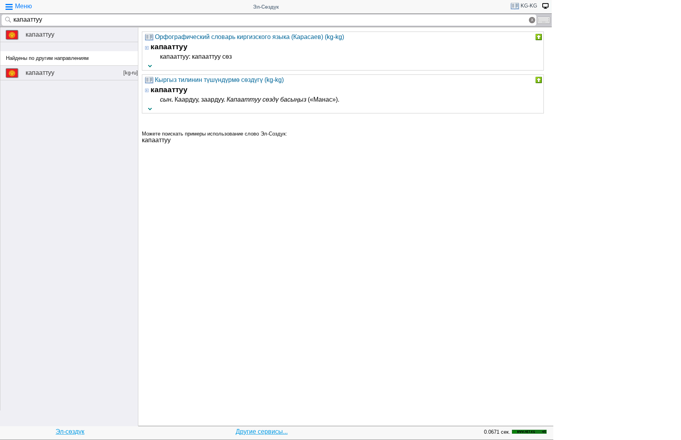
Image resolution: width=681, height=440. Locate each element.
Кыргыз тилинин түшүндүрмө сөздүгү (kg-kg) (219, 79)
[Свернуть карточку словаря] (538, 37)
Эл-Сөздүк (266, 7)
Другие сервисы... (262, 431)
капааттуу (40, 34)
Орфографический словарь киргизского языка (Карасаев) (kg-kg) (249, 36)
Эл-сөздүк (70, 431)
